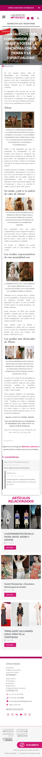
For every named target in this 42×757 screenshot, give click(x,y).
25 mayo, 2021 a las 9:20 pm (11, 465)
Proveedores (10, 681)
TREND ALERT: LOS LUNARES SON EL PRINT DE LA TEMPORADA (18, 634)
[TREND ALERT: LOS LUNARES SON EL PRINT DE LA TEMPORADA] (21, 614)
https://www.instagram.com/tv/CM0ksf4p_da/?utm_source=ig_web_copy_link (20, 431)
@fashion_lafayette (30, 446)
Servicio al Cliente (12, 672)
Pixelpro (9, 473)
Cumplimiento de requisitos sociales (29, 753)
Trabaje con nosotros (13, 670)
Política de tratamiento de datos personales (26, 750)
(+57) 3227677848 (16, 694)
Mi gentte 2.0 (10, 686)
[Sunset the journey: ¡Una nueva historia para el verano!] (21, 567)
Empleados (10, 683)
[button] (38, 18)
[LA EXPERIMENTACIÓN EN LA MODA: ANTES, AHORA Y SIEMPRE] (21, 517)
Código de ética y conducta (16, 688)
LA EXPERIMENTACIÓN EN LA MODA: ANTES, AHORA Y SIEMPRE (19, 536)
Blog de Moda (8, 66)
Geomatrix (10, 668)
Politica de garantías (10, 753)
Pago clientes (11, 679)
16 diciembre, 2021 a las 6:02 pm (15, 476)
